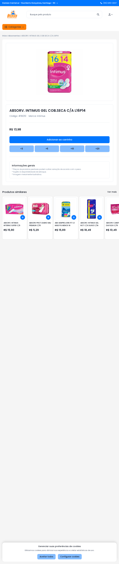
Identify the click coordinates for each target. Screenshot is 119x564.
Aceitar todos (46, 556)
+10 (72, 148)
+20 (97, 148)
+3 (21, 148)
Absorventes (14, 35)
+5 (47, 148)
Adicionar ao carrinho (59, 139)
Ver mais (112, 191)
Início (4, 35)
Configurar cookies (69, 556)
